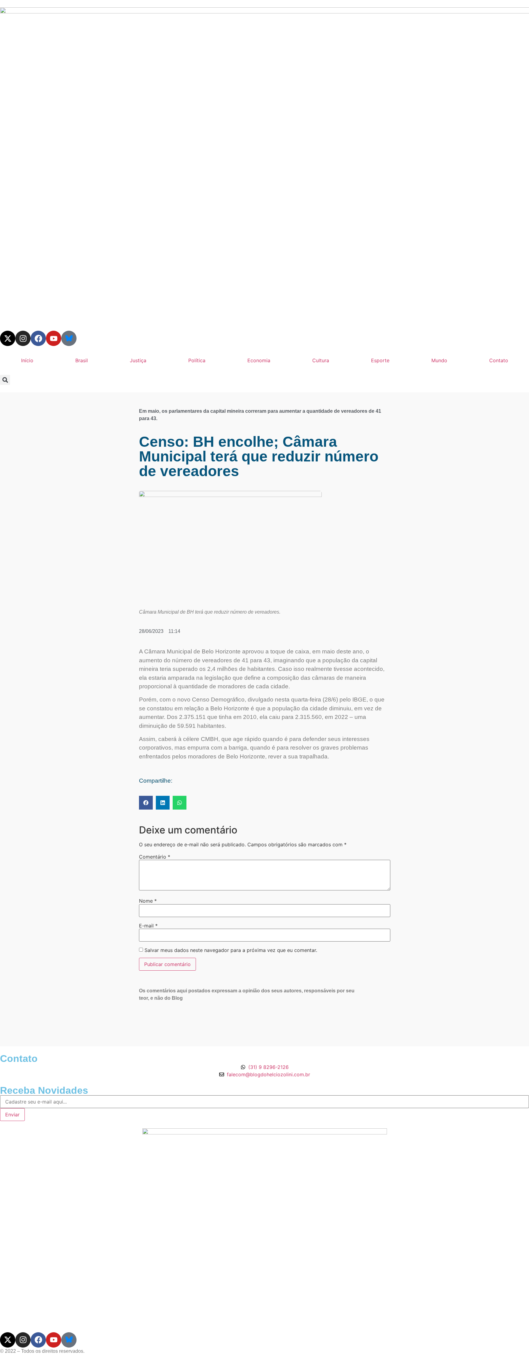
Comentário (154, 856)
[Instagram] (23, 338)
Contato (498, 360)
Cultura (320, 360)
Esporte (380, 360)
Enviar (12, 1114)
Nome (148, 900)
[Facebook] (38, 338)
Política (196, 360)
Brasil (81, 360)
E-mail (148, 925)
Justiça (138, 360)
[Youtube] (53, 338)
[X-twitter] (7, 338)
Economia (258, 360)
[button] (5, 380)
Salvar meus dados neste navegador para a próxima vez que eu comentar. (230, 950)
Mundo (439, 360)
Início (27, 360)
